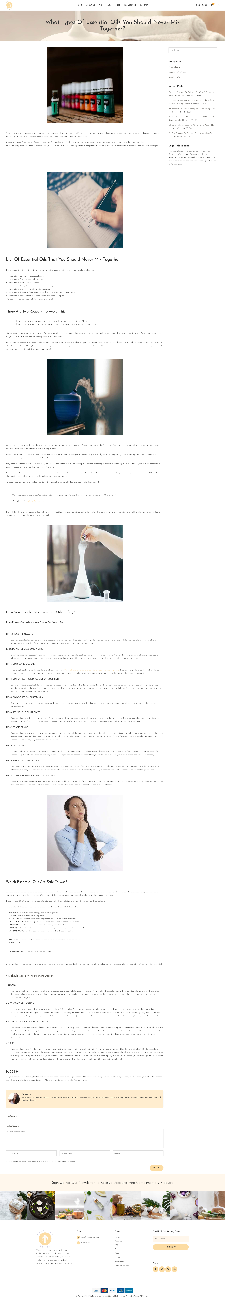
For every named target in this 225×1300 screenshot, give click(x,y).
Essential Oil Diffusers (178, 72)
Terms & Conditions (122, 1266)
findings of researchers (35, 501)
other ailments (78, 928)
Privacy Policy (119, 1262)
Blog (116, 1249)
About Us (118, 1241)
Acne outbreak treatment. (67, 922)
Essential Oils (174, 77)
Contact (117, 1258)
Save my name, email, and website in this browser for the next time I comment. (42, 1162)
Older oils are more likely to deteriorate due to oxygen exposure (91, 670)
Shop (117, 1253)
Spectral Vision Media (105, 1296)
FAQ (117, 1245)
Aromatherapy (175, 67)
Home (117, 1237)
